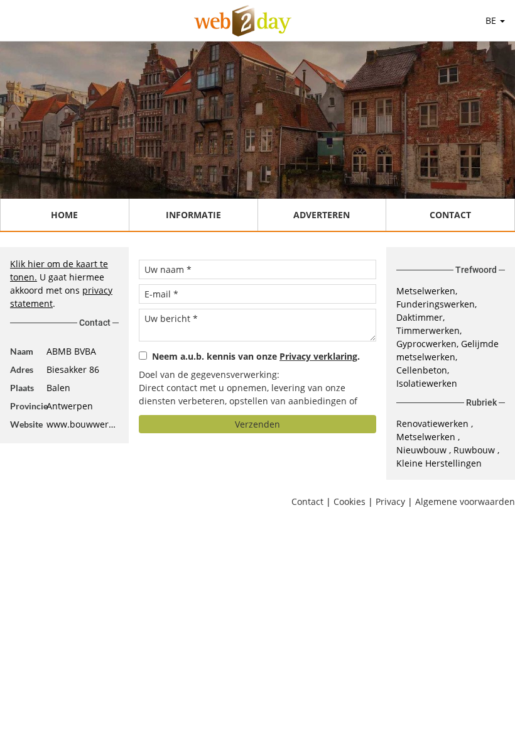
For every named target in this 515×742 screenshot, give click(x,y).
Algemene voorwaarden (465, 501)
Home (64, 215)
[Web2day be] (242, 20)
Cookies (349, 501)
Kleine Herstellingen (439, 463)
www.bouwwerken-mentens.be (82, 424)
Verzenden (257, 424)
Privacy (390, 501)
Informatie (193, 215)
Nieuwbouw (422, 450)
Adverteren (321, 215)
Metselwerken (427, 437)
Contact (450, 215)
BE (492, 20)
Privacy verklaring (318, 356)
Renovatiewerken (433, 423)
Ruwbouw (475, 450)
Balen (58, 388)
